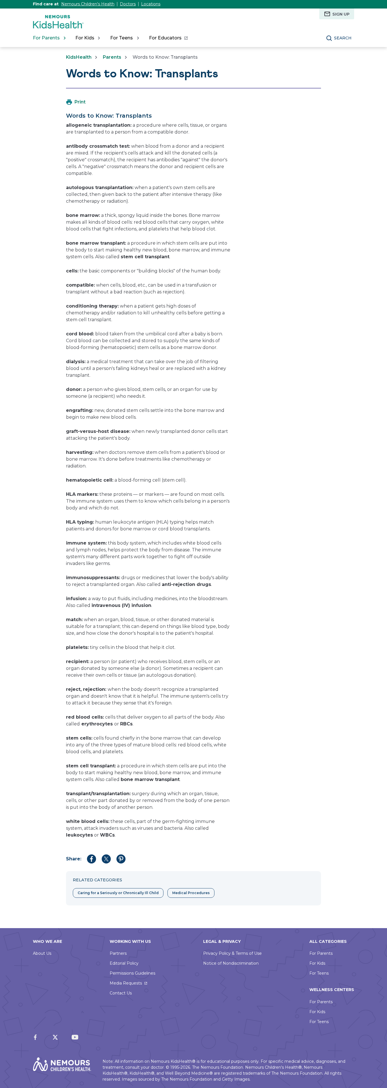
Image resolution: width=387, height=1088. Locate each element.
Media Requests (126, 983)
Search (343, 38)
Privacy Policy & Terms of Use (232, 953)
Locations (150, 4)
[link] (168, 38)
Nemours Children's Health (87, 4)
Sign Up (341, 14)
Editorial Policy (124, 963)
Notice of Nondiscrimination (231, 963)
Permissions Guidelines (132, 973)
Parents (112, 57)
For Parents (321, 953)
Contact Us (121, 993)
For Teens (319, 973)
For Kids (317, 963)
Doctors (128, 4)
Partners (118, 953)
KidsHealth (79, 57)
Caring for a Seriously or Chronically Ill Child (118, 893)
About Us (42, 953)
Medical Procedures (191, 893)
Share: (73, 858)
